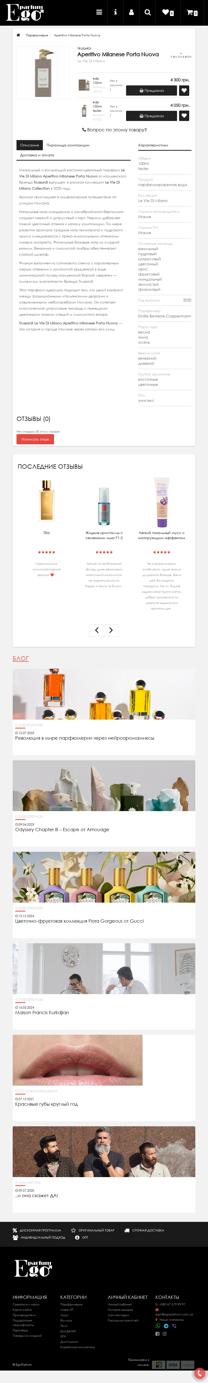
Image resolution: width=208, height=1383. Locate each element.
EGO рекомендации (36, 1090)
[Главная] (18, 35)
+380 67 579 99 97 (172, 1304)
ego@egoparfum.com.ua (174, 1314)
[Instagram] (166, 1332)
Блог (21, 658)
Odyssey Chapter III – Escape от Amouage (62, 829)
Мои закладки (118, 1315)
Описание (29, 145)
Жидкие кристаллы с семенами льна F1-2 (104, 535)
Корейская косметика (77, 1347)
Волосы (66, 1320)
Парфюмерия (37, 35)
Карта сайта (22, 1310)
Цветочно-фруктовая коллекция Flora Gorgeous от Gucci (80, 921)
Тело (63, 1326)
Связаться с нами (26, 1304)
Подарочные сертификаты (23, 1322)
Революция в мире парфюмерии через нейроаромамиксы (84, 738)
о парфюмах (29, 724)
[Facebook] (158, 1332)
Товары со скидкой (27, 1335)
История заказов (120, 1310)
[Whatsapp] (158, 1325)
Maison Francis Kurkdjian (42, 1012)
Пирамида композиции (68, 145)
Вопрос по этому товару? (116, 130)
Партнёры (20, 1330)
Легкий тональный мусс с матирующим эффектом (161, 535)
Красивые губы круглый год (46, 1104)
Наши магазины (171, 1319)
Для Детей (68, 1331)
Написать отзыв (35, 439)
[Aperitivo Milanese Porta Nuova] (43, 72)
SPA (63, 1336)
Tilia (46, 532)
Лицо (64, 1315)
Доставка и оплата (37, 155)
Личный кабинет (120, 1304)
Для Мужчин (69, 1342)
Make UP (66, 1310)
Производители (24, 1315)
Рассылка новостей (123, 1320)
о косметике (28, 1182)
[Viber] (174, 1326)
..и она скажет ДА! (36, 1195)
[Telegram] (166, 1326)
